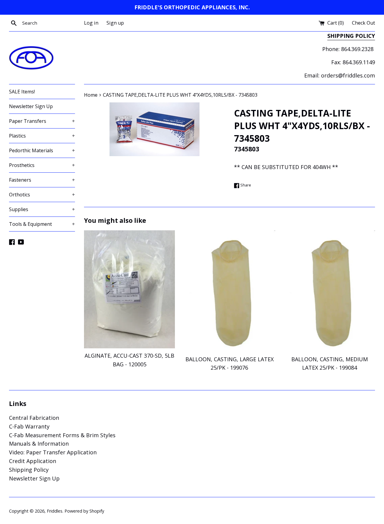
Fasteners (42, 180)
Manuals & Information (39, 443)
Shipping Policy (29, 469)
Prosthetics (42, 165)
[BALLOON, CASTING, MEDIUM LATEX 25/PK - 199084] (329, 291)
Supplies (42, 209)
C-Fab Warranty (29, 426)
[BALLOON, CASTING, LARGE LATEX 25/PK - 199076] (229, 291)
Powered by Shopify (84, 511)
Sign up (115, 23)
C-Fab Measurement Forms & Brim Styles (62, 435)
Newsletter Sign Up (31, 106)
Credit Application (32, 461)
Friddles (54, 511)
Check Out (363, 23)
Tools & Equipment (42, 224)
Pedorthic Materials (42, 150)
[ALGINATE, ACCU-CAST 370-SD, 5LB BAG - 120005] (129, 289)
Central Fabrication (34, 417)
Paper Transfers (42, 121)
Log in (91, 23)
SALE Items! (22, 91)
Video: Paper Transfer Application (53, 452)
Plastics (42, 135)
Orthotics (42, 194)
